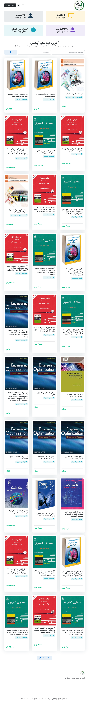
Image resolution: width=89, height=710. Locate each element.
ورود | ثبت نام (10, 5)
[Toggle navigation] (22, 5)
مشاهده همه (46, 658)
